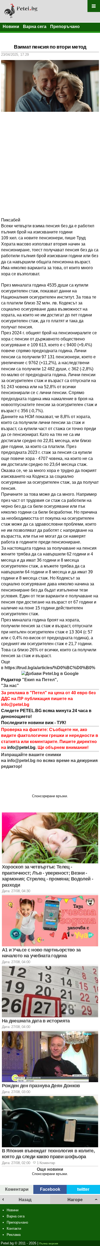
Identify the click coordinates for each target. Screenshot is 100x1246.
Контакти (14, 1229)
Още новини (50, 1169)
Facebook (50, 1189)
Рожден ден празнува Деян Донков (41, 1085)
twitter (83, 1189)
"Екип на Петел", (39, 679)
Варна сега (34, 26)
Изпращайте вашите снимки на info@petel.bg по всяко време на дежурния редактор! (49, 760)
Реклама (14, 1235)
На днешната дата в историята (36, 1020)
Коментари (17, 1189)
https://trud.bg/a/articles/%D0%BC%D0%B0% (49, 667)
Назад (25, 1199)
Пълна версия (48, 1243)
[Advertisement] (50, 164)
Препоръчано (65, 26)
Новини (11, 26)
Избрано (12, 35)
